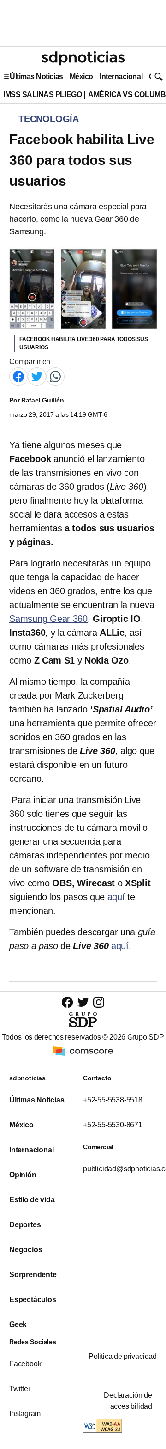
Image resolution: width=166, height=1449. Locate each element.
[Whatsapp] (55, 376)
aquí (116, 897)
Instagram (25, 1414)
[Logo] (83, 58)
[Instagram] (98, 1002)
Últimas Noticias (36, 76)
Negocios (25, 1250)
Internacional (121, 76)
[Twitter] (37, 376)
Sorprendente (33, 1275)
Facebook (25, 1364)
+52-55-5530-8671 (112, 1125)
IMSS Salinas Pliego (42, 94)
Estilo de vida (31, 1200)
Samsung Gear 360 (48, 619)
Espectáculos (32, 1299)
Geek (18, 1324)
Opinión (22, 1175)
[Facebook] (18, 376)
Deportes (25, 1225)
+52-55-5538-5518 (112, 1100)
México (81, 76)
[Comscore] (83, 1050)
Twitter (19, 1389)
